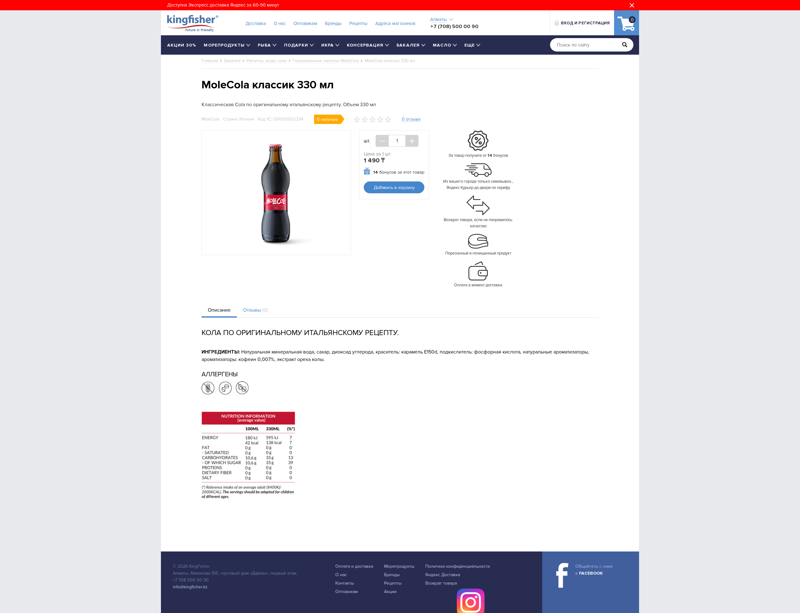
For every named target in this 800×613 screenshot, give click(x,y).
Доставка (256, 23)
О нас (280, 23)
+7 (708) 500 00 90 (454, 26)
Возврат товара (441, 583)
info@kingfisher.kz (190, 587)
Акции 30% (181, 45)
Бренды (333, 23)
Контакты (344, 583)
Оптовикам (305, 23)
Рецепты (358, 23)
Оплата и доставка (354, 566)
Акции (390, 591)
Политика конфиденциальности (457, 566)
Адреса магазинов (395, 23)
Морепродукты (399, 566)
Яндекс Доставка (442, 574)
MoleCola (210, 119)
